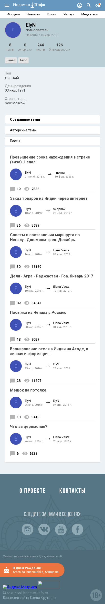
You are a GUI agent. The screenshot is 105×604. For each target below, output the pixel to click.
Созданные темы (25, 119)
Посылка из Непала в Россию (38, 312)
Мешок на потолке (28, 390)
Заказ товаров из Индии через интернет (49, 198)
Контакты (72, 491)
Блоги (51, 14)
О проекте (33, 491)
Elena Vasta (61, 250)
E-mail (11, 60)
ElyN (28, 172)
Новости (33, 14)
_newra (60, 172)
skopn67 (59, 209)
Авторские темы (23, 130)
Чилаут (68, 14)
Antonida (19, 572)
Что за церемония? (28, 426)
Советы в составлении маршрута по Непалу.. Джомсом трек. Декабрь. (45, 237)
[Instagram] (27, 529)
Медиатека (89, 14)
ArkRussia (52, 572)
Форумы (13, 14)
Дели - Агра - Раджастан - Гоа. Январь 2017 (51, 276)
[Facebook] (77, 529)
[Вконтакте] (44, 529)
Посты (15, 141)
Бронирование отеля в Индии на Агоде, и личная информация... (49, 351)
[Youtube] (61, 529)
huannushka (34, 572)
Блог (23, 60)
